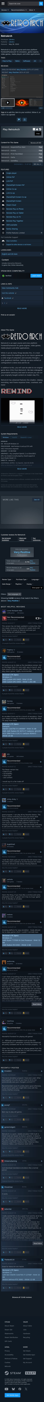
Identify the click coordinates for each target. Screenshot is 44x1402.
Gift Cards (8, 1341)
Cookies (7, 1362)
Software (26, 61)
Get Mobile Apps (12, 1395)
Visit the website (8, 293)
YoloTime (10, 1021)
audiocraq (10, 961)
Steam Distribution (11, 1337)
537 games (10, 882)
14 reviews (19, 963)
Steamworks (9, 1333)
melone (9, 914)
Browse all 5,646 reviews (22, 1297)
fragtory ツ (11, 650)
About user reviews (22, 539)
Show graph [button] (36, 588)
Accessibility (9, 1355)
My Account (27, 1362)
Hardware (26, 1333)
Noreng (9, 701)
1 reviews (10, 917)
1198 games (10, 613)
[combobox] (23, 4)
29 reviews (20, 613)
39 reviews (10, 846)
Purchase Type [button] (21, 579)
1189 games (10, 652)
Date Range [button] (6, 584)
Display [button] (29, 584)
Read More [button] (37, 1004)
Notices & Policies (11, 1358)
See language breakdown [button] (6, 539)
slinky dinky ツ (12, 799)
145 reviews (20, 756)
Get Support (27, 1358)
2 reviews (10, 801)
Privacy (7, 1351)
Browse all (36, 143)
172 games (10, 756)
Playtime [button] (18, 584)
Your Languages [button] (13, 594)
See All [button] (37, 164)
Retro (17, 61)
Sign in (3, 112)
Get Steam (27, 1351)
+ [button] (40, 61)
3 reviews (19, 1023)
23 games (10, 963)
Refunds (8, 1366)
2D (35, 61)
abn (8, 754)
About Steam (9, 1326)
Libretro (11, 39)
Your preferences (37, 539)
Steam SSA (8, 1330)
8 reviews (20, 652)
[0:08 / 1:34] (22, 86)
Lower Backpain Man (14, 611)
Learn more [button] (36, 276)
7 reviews (19, 882)
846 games (10, 703)
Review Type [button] (6, 579)
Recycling (26, 1337)
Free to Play (7, 61)
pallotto (10, 879)
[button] (5, 10)
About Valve (27, 1326)
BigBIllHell (11, 844)
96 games (10, 1023)
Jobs (24, 1330)
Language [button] (35, 579)
